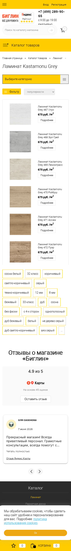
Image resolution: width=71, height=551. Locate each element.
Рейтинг (26, 19)
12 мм (39, 292)
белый (32, 321)
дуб (42, 302)
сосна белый (13, 273)
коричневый (52, 273)
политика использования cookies (25, 521)
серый (40, 283)
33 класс (28, 302)
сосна (54, 302)
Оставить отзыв (35, 399)
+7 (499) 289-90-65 (51, 13)
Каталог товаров (25, 45)
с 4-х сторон (31, 311)
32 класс (32, 273)
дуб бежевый (13, 321)
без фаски (11, 311)
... (62, 330)
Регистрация (58, 4)
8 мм (52, 292)
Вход (46, 4)
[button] (31, 471)
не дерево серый (53, 321)
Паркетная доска (35, 503)
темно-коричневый (17, 292)
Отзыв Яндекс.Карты (18, 458)
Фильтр (14, 91)
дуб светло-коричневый (20, 330)
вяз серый (47, 330)
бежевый (10, 302)
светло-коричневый (17, 283)
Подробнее (46, 120)
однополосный (55, 311)
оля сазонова (27, 420)
